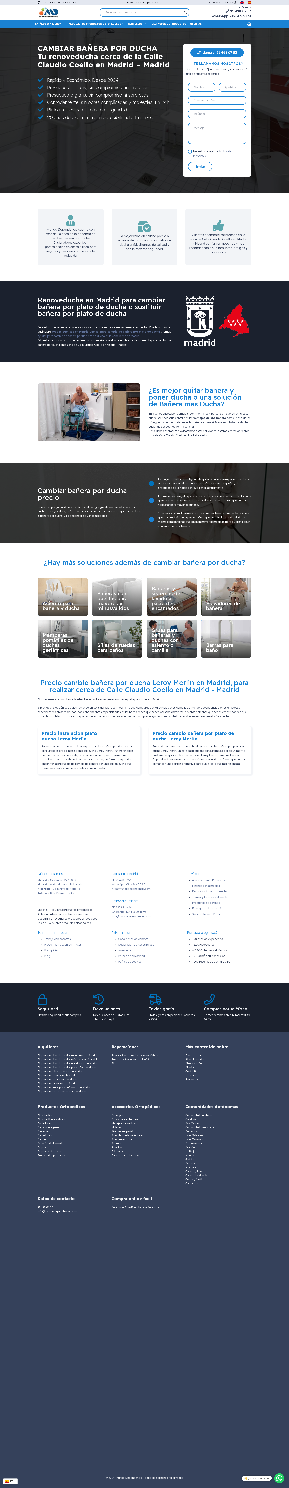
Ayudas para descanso (126, 1155)
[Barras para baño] (226, 638)
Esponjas (117, 1115)
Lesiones (191, 1075)
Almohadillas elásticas (51, 1119)
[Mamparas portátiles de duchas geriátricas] (63, 638)
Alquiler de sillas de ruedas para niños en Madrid (67, 1067)
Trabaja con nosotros (57, 939)
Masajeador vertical (124, 1123)
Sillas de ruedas (195, 1059)
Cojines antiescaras (50, 1151)
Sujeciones (118, 1147)
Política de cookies (129, 961)
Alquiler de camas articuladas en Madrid (62, 1091)
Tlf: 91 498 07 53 (121, 880)
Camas (42, 1139)
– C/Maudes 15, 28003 (57, 880)
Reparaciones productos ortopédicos (135, 1055)
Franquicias (51, 950)
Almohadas (45, 1115)
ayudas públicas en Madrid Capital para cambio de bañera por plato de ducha (106, 331)
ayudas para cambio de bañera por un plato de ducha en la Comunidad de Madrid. (89, 336)
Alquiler (190, 1067)
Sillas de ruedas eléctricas (128, 1135)
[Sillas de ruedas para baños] (117, 638)
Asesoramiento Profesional (209, 880)
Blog (47, 956)
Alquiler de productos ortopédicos (95, 23)
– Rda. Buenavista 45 (56, 893)
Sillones (116, 1143)
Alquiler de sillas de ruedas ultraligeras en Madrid (68, 1063)
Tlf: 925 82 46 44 (122, 907)
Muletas (116, 1127)
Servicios (135, 23)
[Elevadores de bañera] (226, 597)
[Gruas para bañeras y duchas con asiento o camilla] (172, 638)
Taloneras (118, 1151)
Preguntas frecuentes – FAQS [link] (130, 1059)
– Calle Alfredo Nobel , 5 (59, 888)
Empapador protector (51, 1155)
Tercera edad (193, 1055)
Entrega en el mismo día (207, 908)
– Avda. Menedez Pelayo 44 (60, 884)
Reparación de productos (168, 23)
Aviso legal (124, 950)
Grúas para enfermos (125, 1119)
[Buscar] (185, 12)
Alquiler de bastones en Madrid (57, 1083)
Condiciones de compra (133, 939)
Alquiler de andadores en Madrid (58, 1079)
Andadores (45, 1123)
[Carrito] (249, 24)
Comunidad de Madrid (199, 1115)
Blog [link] (114, 1063)
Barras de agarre (48, 1127)
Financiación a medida (206, 885)
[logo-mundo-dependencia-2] (48, 12)
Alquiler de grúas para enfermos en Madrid (64, 1087)
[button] (279, 1478)
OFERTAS (196, 23)
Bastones (44, 1131)
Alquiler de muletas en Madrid (56, 1075)
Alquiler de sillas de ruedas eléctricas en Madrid (67, 1059)
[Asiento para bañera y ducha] (63, 597)
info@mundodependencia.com (131, 888)
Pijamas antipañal (122, 1131)
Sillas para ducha (122, 1139)
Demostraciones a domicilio (209, 891)
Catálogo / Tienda (48, 23)
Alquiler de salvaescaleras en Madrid (60, 1071)
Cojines (42, 1147)
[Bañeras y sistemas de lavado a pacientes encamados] (172, 597)
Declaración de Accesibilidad (136, 944)
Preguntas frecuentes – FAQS (63, 944)
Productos (192, 1079)
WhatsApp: (129, 884)
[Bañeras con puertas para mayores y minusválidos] (117, 597)
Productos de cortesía (206, 902)
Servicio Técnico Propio (206, 914)
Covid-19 (191, 1071)
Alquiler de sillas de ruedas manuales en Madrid (67, 1055)
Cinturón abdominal (50, 1143)
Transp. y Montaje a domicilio (210, 897)
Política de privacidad (131, 956)
